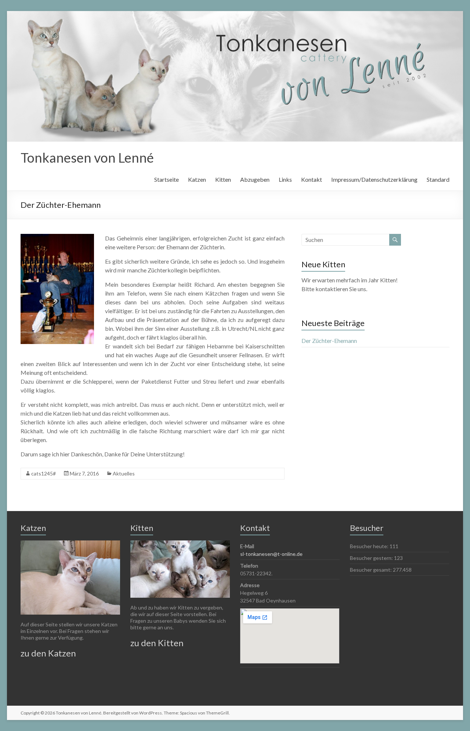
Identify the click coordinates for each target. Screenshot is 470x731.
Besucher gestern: (372, 558)
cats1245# (43, 473)
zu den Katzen (48, 653)
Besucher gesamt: (371, 570)
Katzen (197, 179)
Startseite (166, 179)
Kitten (223, 179)
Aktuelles (124, 473)
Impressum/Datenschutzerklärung (374, 179)
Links (285, 179)
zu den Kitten (157, 642)
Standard (438, 179)
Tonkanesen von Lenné (87, 157)
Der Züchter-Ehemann (329, 340)
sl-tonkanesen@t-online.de (271, 554)
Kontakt (311, 179)
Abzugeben (255, 179)
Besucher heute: (370, 546)
